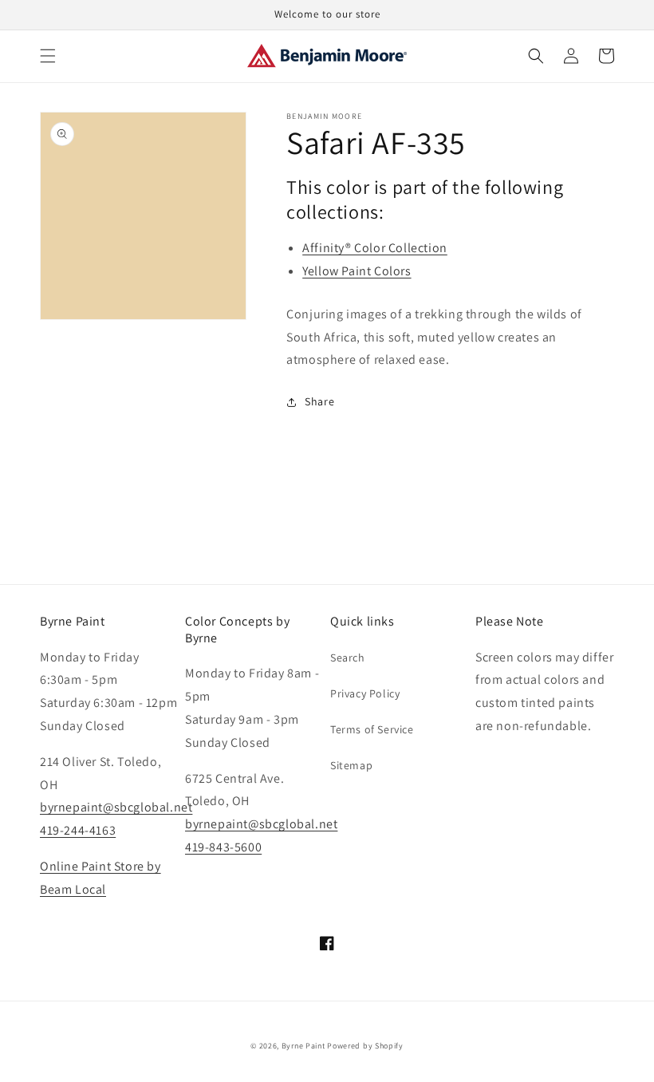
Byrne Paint (303, 1046)
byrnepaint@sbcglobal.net (116, 807)
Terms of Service (372, 729)
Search (347, 657)
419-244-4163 (78, 830)
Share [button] (319, 401)
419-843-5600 (223, 847)
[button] (47, 55)
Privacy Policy (365, 693)
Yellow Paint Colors (356, 271)
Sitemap (351, 765)
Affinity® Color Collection (374, 247)
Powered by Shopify (365, 1046)
